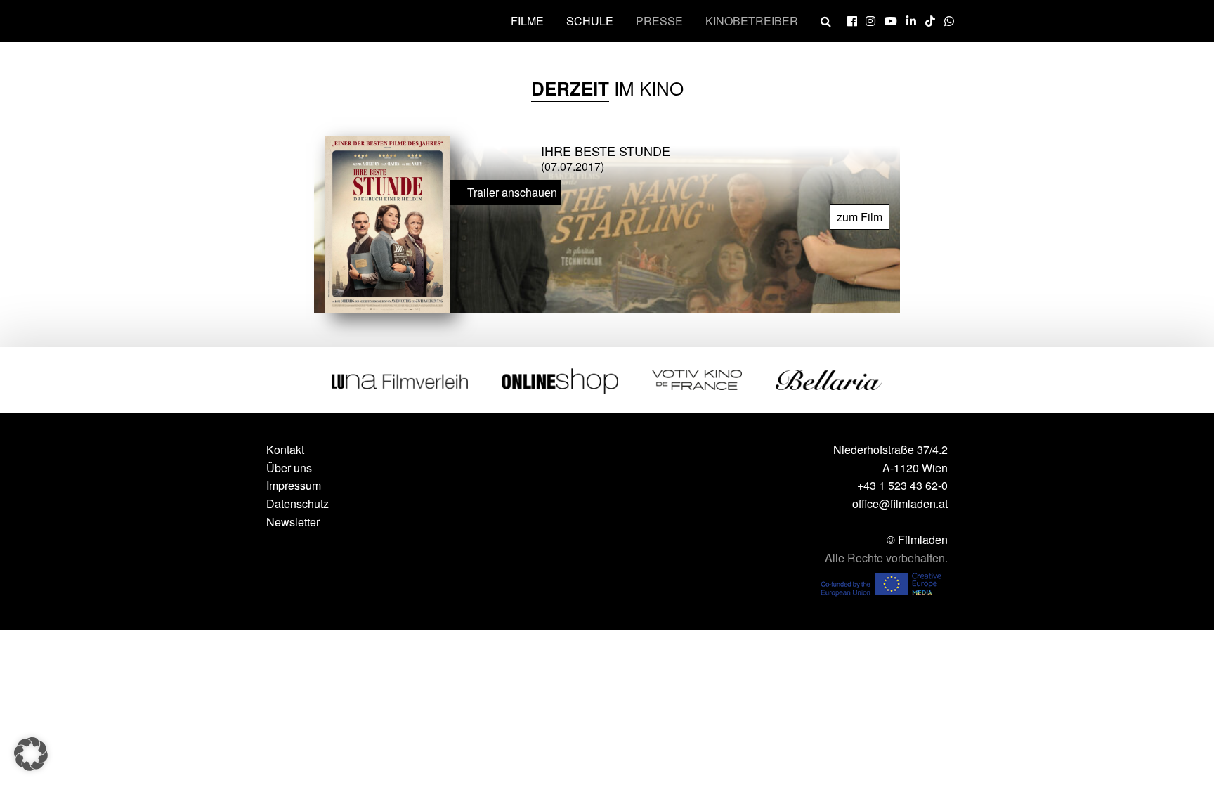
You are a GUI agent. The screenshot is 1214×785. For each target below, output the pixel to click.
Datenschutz (297, 503)
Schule (589, 21)
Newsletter (293, 522)
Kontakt (285, 449)
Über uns (289, 468)
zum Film (859, 217)
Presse (659, 21)
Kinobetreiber (751, 21)
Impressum (293, 485)
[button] (31, 754)
